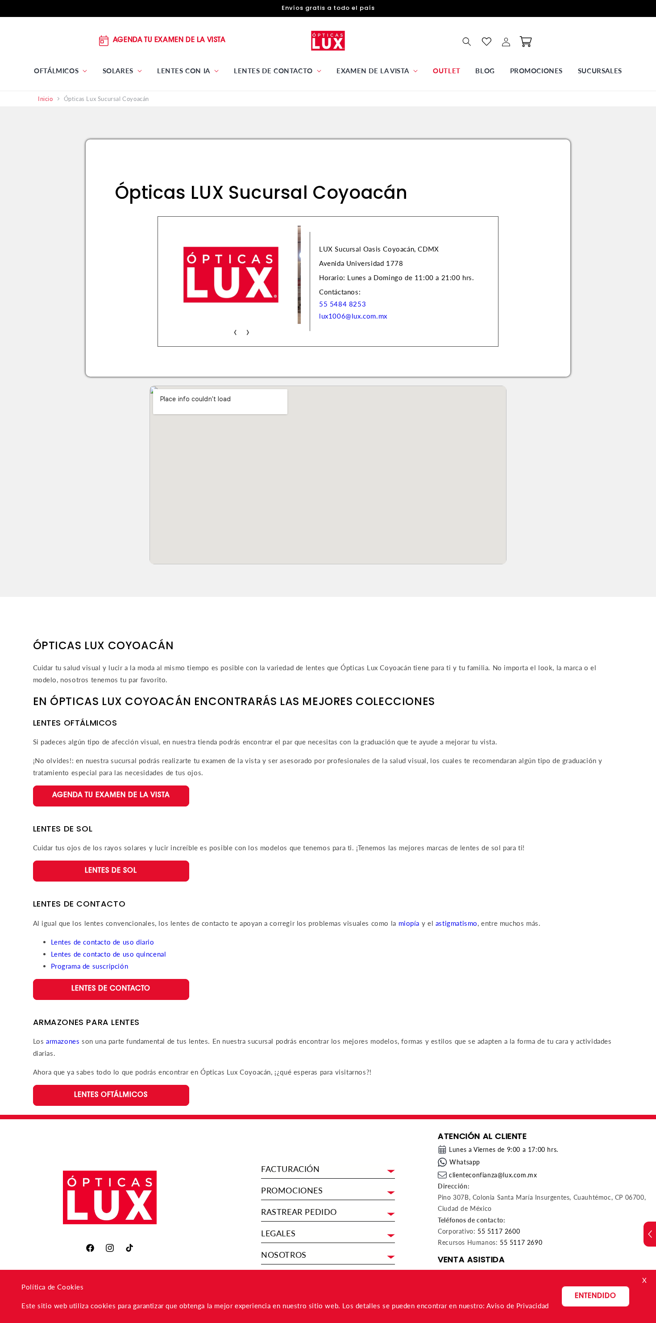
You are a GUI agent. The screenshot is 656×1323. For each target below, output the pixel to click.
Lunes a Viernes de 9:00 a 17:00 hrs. (503, 1149)
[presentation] (235, 330)
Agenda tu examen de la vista (111, 795)
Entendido (595, 1296)
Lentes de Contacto (110, 989)
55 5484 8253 (342, 304)
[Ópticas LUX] (328, 40)
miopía (409, 923)
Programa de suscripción (90, 966)
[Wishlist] (486, 41)
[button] (61, 71)
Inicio (45, 99)
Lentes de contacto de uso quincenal (108, 954)
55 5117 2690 (521, 1242)
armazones (62, 1041)
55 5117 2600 (498, 1231)
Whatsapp (464, 1162)
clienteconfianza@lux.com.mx (493, 1175)
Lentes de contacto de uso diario (102, 942)
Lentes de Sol (111, 871)
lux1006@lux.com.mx (353, 316)
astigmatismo (456, 923)
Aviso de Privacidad (517, 1306)
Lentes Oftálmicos (111, 1095)
